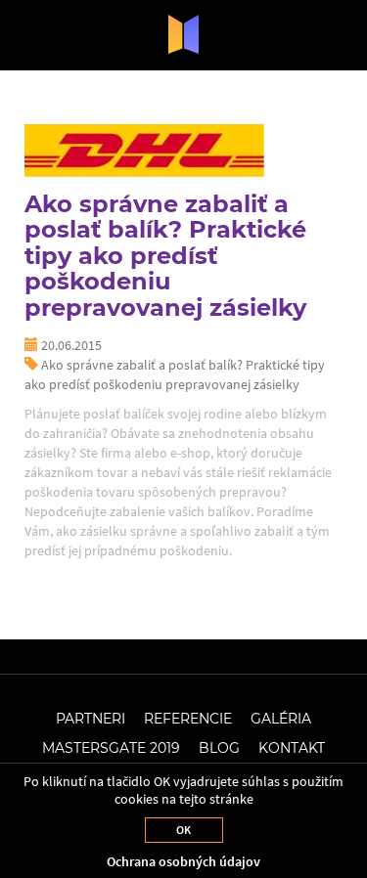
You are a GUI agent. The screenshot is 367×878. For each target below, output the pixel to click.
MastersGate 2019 (111, 748)
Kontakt (291, 748)
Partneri (90, 718)
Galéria (281, 718)
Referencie (188, 718)
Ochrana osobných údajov (183, 861)
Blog (219, 748)
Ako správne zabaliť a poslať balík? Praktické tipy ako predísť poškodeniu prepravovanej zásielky (165, 256)
